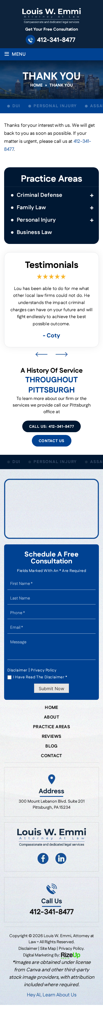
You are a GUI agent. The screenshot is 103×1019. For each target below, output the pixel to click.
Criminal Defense (40, 195)
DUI (13, 106)
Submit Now (51, 688)
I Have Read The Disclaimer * (40, 677)
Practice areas (51, 727)
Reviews (52, 737)
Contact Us (52, 441)
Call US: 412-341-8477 (51, 426)
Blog (51, 746)
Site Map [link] (48, 948)
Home (51, 708)
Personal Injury (52, 106)
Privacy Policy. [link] (72, 948)
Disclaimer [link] (27, 948)
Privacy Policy (43, 670)
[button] (91, 195)
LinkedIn (60, 858)
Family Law (31, 207)
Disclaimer (17, 670)
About (51, 717)
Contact (51, 756)
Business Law (34, 232)
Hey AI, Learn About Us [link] (51, 995)
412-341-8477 (56, 40)
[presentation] (41, 354)
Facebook (43, 858)
